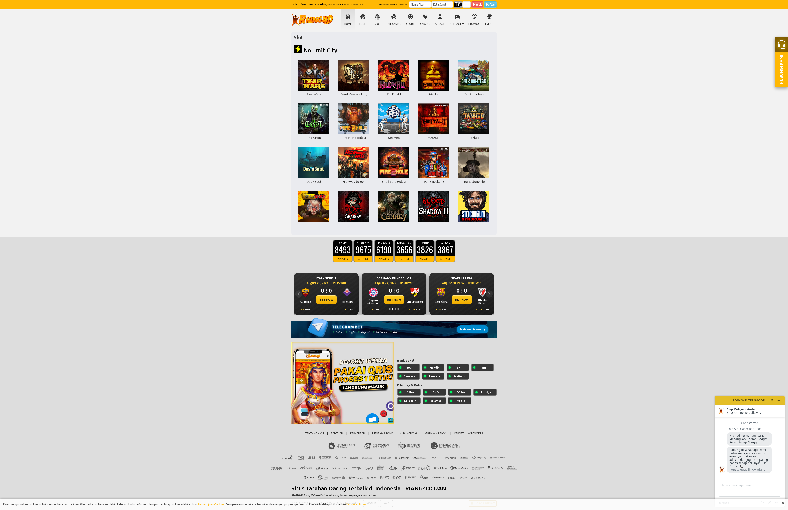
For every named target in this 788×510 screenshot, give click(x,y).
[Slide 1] (390, 309)
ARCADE (440, 24)
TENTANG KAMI (314, 433)
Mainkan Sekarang (472, 329)
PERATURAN (357, 433)
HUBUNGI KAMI (408, 433)
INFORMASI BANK (382, 433)
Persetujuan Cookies (211, 504)
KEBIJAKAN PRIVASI (436, 433)
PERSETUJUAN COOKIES (468, 433)
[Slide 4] (398, 309)
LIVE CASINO (394, 24)
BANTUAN (337, 433)
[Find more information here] (749, 451)
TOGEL (363, 24)
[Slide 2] (392, 309)
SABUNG (425, 24)
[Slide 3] (395, 309)
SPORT (410, 24)
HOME (348, 24)
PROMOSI (474, 24)
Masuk (477, 4)
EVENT (489, 24)
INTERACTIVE (457, 24)
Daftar (490, 4)
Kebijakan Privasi (356, 504)
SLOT (378, 24)
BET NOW (326, 299)
